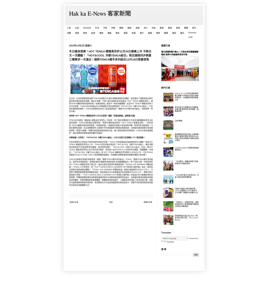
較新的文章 (74, 202)
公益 (77, 28)
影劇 (134, 33)
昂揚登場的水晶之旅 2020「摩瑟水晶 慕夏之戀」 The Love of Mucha (186, 218)
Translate (170, 242)
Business (192, 32)
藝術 (174, 33)
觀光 (182, 33)
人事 (69, 28)
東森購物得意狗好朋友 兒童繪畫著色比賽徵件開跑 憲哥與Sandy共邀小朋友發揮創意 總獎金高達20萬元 (187, 137)
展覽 (186, 28)
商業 (77, 33)
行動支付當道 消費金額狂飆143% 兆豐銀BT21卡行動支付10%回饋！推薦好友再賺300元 (186, 191)
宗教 (113, 28)
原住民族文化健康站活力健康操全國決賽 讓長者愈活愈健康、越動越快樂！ (187, 109)
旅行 (194, 28)
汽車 (105, 28)
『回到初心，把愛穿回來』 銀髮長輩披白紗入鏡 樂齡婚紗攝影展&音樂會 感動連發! (187, 204)
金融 (137, 28)
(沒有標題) (179, 121)
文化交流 (87, 28)
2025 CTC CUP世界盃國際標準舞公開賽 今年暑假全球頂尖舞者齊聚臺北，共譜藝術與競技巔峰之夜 (187, 97)
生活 (97, 28)
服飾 (129, 28)
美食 (162, 28)
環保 (158, 33)
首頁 (111, 202)
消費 (69, 33)
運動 (109, 33)
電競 (126, 33)
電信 (117, 33)
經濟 (93, 33)
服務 (121, 28)
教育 (85, 33)
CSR (190, 37)
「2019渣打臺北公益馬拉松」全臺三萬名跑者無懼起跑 (187, 176)
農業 (101, 33)
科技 (154, 28)
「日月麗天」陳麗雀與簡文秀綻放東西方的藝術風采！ (186, 162)
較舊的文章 (148, 202)
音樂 (178, 28)
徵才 (142, 33)
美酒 (170, 28)
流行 (146, 28)
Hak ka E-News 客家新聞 (100, 13)
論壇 (150, 33)
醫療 (166, 33)
